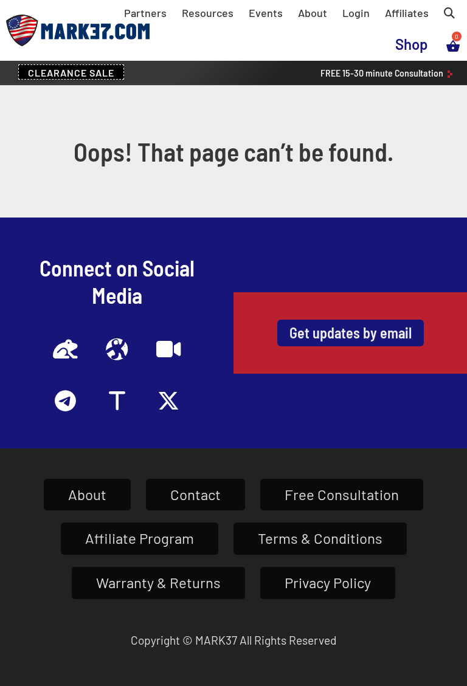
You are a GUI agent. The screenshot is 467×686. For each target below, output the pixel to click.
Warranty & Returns (158, 582)
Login (356, 12)
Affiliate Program (139, 538)
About (312, 12)
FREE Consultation (382, 72)
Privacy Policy (328, 582)
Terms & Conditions (320, 538)
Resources (208, 12)
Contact (195, 494)
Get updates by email (350, 332)
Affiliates (407, 12)
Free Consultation (342, 494)
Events (266, 12)
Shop (411, 44)
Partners (145, 12)
